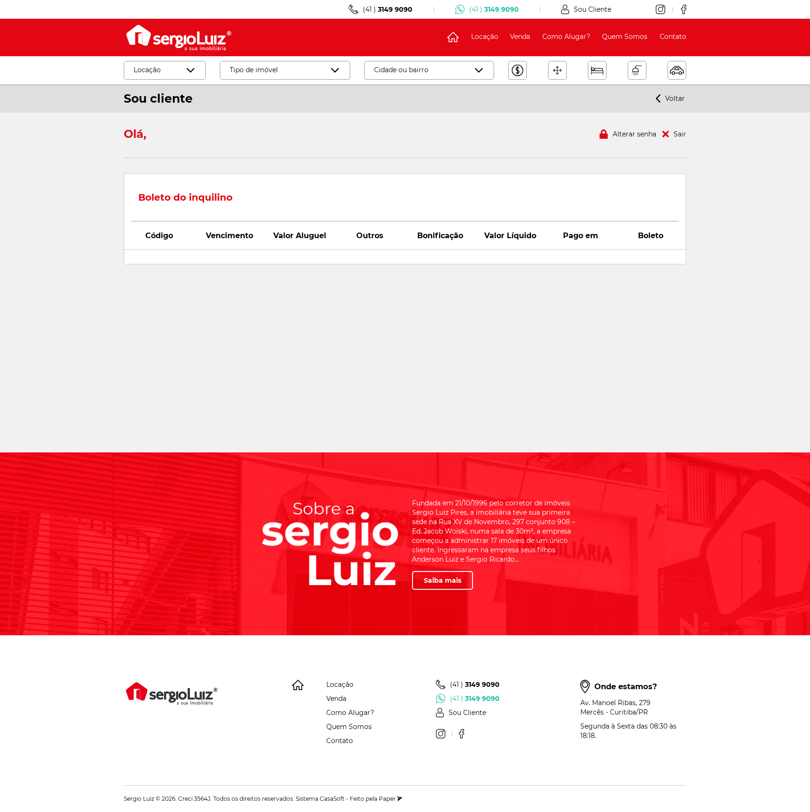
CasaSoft (332, 798)
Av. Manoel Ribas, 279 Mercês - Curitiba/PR (615, 707)
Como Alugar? (566, 36)
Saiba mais (442, 580)
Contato (673, 36)
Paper (388, 798)
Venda (520, 36)
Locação (484, 36)
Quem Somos (624, 36)
